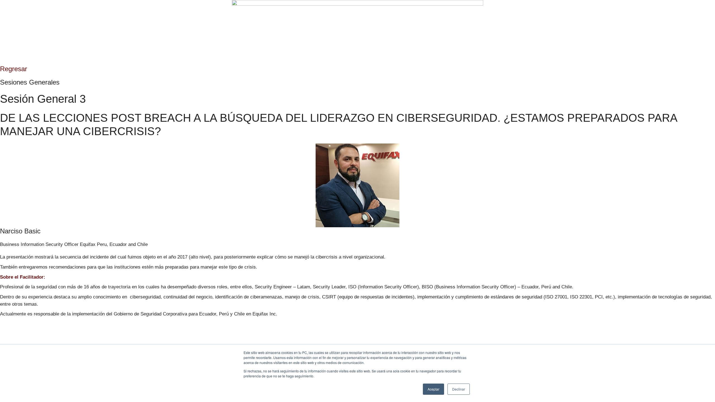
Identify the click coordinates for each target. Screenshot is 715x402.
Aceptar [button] (433, 389)
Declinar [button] (458, 389)
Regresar (13, 69)
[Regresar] (2, 61)
